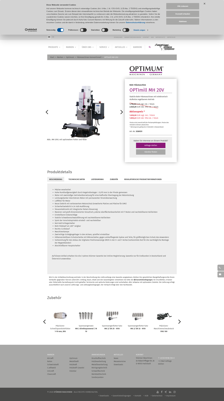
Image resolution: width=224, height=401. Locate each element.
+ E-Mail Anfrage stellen (165, 362)
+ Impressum (170, 396)
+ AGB (146, 396)
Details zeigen (139, 30)
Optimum (70, 57)
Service (103, 47)
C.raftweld (51, 368)
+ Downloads (103, 396)
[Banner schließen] (204, 3)
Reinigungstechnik (99, 368)
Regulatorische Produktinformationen (143, 179)
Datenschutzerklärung (135, 22)
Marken (70, 47)
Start (52, 57)
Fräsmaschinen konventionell (89, 57)
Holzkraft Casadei (76, 368)
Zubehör (114, 179)
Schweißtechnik (98, 371)
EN (53, 37)
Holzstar (72, 371)
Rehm (49, 361)
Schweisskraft (53, 364)
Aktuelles (120, 47)
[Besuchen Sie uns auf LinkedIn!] (170, 392)
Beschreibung (55, 179)
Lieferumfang (97, 179)
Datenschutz (160, 37)
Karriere (137, 47)
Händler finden (150, 152)
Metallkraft (74, 361)
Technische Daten (76, 179)
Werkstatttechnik (99, 374)
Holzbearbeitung (99, 361)
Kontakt (146, 37)
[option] (84, 112)
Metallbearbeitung (99, 364)
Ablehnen (183, 21)
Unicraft (50, 371)
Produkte (53, 47)
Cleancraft (51, 374)
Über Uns (86, 47)
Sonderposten (97, 377)
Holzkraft (73, 364)
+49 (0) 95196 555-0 (166, 358)
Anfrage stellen (150, 145)
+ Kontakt (137, 396)
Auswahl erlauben (182, 14)
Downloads (118, 37)
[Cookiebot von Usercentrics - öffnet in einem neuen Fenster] (31, 30)
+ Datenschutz (156, 396)
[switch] (83, 30)
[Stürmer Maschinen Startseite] (164, 47)
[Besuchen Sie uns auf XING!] (166, 392)
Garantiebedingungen (132, 37)
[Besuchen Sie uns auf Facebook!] (162, 392)
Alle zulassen (182, 6)
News (116, 358)
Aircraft (50, 358)
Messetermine (120, 361)
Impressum (171, 37)
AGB (152, 37)
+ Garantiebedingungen (121, 396)
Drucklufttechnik (99, 358)
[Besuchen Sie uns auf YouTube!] (157, 392)
